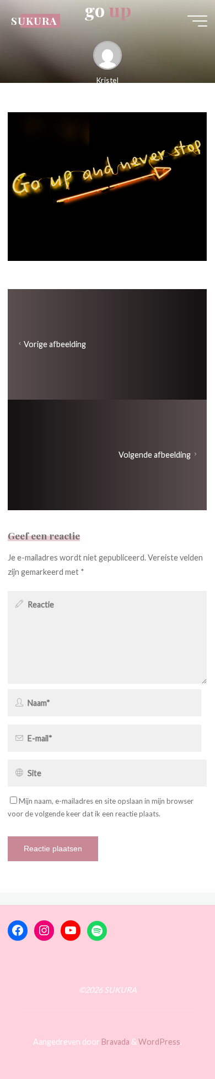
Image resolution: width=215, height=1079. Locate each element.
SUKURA (34, 21)
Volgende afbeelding (155, 454)
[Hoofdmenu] (197, 21)
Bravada (115, 1041)
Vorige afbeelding (55, 344)
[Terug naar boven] (172, 1036)
